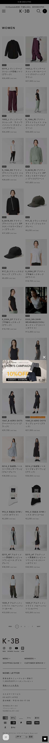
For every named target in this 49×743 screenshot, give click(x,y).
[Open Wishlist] (45, 739)
